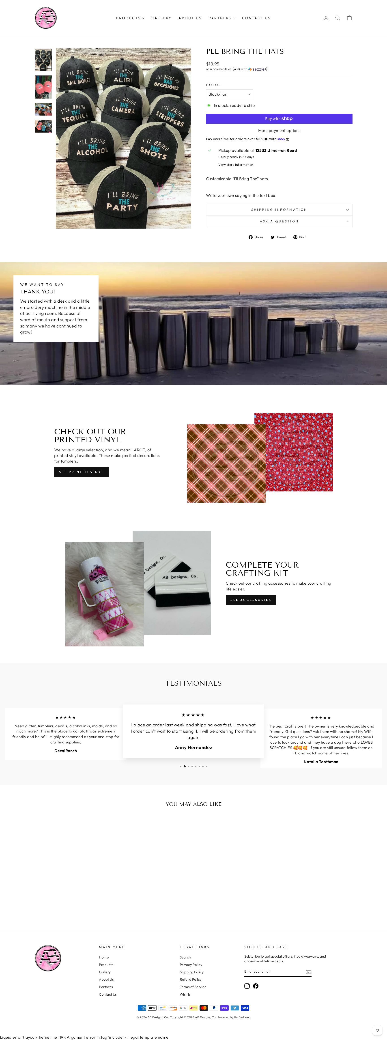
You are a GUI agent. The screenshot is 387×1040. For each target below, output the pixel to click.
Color (214, 85)
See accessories (250, 600)
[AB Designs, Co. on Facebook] (255, 986)
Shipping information (279, 210)
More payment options (279, 130)
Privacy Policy (191, 964)
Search (185, 957)
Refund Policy (191, 979)
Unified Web (242, 1017)
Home (104, 957)
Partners (106, 987)
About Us (106, 979)
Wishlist (186, 994)
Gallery (105, 972)
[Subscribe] (309, 972)
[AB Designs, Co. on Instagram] (247, 986)
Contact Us (108, 994)
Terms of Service (193, 987)
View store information (235, 165)
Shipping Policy (192, 972)
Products (106, 964)
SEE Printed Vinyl (81, 472)
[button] (279, 69)
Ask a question (279, 221)
